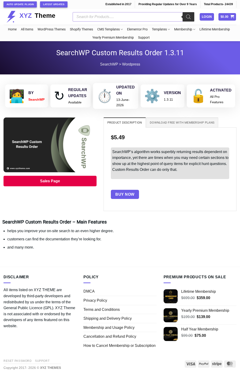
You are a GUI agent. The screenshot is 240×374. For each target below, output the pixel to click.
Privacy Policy (95, 300)
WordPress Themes (52, 29)
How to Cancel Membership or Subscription (119, 346)
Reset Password (18, 361)
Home (12, 29)
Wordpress (131, 64)
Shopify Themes (81, 29)
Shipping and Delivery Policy (107, 318)
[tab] (125, 122)
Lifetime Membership (214, 29)
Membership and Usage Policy (109, 328)
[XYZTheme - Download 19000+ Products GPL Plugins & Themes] (35, 17)
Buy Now (124, 194)
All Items (27, 29)
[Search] (188, 17)
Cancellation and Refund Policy (109, 336)
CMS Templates (108, 29)
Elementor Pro (137, 29)
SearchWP (109, 64)
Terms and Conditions (101, 310)
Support (144, 38)
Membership (183, 29)
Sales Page (50, 181)
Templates (159, 29)
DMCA (89, 291)
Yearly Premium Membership (113, 38)
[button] (227, 17)
